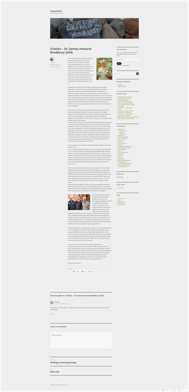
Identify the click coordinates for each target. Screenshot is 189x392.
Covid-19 (120, 140)
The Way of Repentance (123, 100)
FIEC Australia (121, 143)
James (120, 132)
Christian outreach (122, 138)
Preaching (120, 158)
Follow (119, 63)
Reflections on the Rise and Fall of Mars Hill (128, 117)
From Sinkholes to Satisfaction (125, 97)
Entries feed (120, 201)
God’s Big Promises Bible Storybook (126, 104)
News (119, 151)
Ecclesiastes (122, 131)
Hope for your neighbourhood (125, 101)
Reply (52, 313)
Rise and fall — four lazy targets (125, 107)
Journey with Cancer (122, 148)
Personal (120, 154)
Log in (119, 200)
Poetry (119, 155)
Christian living (121, 137)
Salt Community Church (123, 163)
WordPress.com (121, 204)
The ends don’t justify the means (125, 111)
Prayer (119, 157)
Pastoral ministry (122, 152)
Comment (107, 345)
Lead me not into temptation (124, 112)
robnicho (57, 302)
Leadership (56, 66)
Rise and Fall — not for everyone (125, 114)
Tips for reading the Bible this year (126, 118)
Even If (119, 109)
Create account (121, 198)
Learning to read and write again (125, 103)
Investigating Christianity (124, 146)
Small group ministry (123, 165)
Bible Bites (120, 84)
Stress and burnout (122, 166)
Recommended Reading (123, 160)
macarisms (56, 11)
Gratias (52, 66)
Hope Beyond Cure (122, 86)
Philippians (121, 134)
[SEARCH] (137, 73)
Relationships (121, 162)
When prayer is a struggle (124, 115)
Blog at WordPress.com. (62, 385)
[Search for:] (126, 73)
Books (119, 135)
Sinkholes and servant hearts (125, 98)
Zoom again (120, 106)
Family (119, 141)
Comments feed (121, 203)
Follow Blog (122, 49)
